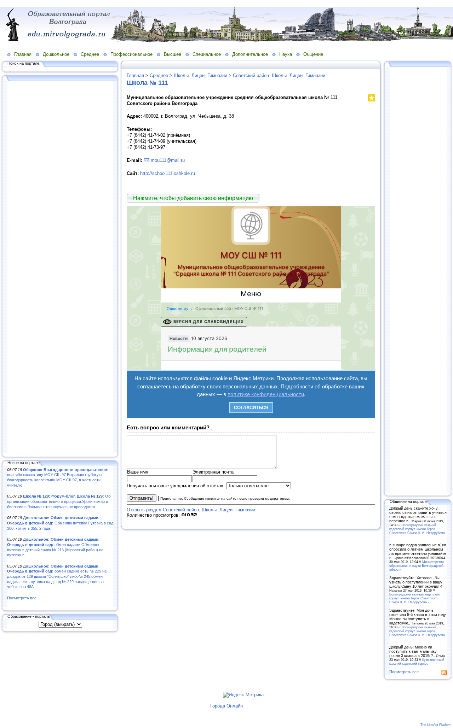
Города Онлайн (226, 706)
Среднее (90, 54)
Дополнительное (250, 54)
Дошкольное (56, 54)
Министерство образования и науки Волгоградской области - (416, 565)
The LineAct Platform (436, 725)
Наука (285, 54)
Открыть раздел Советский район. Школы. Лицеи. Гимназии (191, 509)
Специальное (207, 54)
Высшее (172, 54)
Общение (313, 54)
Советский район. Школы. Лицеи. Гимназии (279, 75)
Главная (22, 54)
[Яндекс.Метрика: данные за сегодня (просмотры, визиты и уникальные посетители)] (243, 695)
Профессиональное (131, 54)
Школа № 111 (147, 82)
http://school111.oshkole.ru (167, 173)
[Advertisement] (60, 267)
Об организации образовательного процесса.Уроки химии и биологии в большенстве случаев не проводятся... (58, 501)
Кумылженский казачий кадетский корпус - (416, 661)
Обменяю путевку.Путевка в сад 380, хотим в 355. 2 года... (60, 523)
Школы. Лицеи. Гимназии (200, 75)
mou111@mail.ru (168, 160)
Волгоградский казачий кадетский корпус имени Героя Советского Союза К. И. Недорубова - (417, 531)
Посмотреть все (21, 598)
